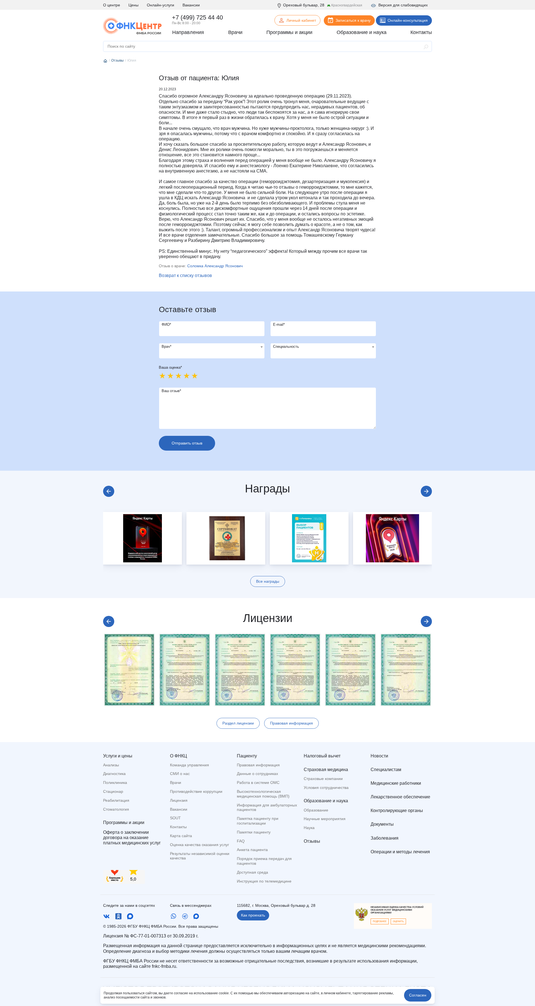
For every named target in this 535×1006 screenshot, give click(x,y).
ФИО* (166, 324)
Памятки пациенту (254, 832)
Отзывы (312, 841)
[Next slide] (426, 491)
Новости (379, 756)
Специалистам (386, 769)
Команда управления (189, 765)
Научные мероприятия (325, 819)
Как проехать (253, 915)
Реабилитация (116, 800)
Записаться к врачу (353, 20)
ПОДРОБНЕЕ (379, 921)
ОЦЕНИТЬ (398, 921)
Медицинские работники (396, 783)
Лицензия (179, 800)
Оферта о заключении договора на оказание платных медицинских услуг (132, 837)
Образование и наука (326, 800)
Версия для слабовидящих (403, 5)
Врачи (175, 782)
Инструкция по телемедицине (264, 881)
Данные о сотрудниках (257, 773)
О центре (111, 5)
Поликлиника (115, 782)
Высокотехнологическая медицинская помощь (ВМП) (263, 793)
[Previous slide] (108, 491)
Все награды (267, 581)
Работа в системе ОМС (258, 782)
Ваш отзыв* (171, 391)
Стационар (113, 791)
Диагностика (114, 773)
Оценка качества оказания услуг (199, 844)
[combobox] (212, 351)
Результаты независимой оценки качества (199, 856)
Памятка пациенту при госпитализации (257, 820)
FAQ (241, 841)
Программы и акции (123, 822)
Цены (133, 5)
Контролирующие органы (397, 810)
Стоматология (116, 809)
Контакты (178, 827)
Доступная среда (252, 872)
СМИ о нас (180, 773)
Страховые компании (323, 778)
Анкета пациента (252, 849)
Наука (309, 827)
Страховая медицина (326, 769)
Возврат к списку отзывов (185, 275)
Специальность (286, 346)
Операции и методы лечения (400, 851)
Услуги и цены (117, 756)
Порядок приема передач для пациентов (264, 861)
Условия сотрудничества (326, 787)
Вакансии (191, 5)
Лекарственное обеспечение (400, 796)
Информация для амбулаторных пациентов (267, 807)
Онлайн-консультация (408, 20)
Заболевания (384, 838)
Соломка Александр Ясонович (215, 266)
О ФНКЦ (178, 756)
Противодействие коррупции (196, 791)
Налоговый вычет (322, 756)
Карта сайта (181, 836)
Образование (316, 810)
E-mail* (279, 324)
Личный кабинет (301, 20)
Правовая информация (291, 723)
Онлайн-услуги (160, 5)
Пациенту (247, 756)
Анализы (111, 765)
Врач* (166, 346)
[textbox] (211, 347)
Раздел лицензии (238, 723)
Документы (382, 824)
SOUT (175, 818)
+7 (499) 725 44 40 (197, 17)
